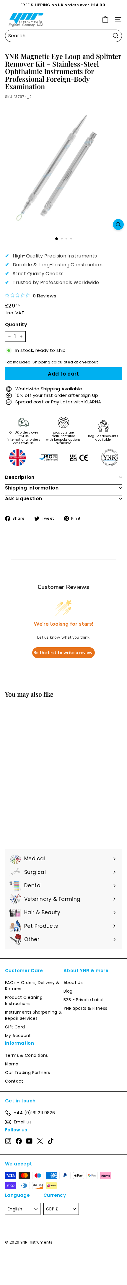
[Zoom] (118, 224)
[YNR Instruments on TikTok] (51, 1141)
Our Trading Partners (27, 1072)
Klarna (11, 1064)
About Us (73, 983)
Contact (14, 1081)
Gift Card (15, 1027)
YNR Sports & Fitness (86, 1008)
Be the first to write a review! (63, 653)
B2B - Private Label (83, 1000)
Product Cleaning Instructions (24, 1000)
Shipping (41, 362)
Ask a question (23, 498)
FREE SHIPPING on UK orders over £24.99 (62, 5)
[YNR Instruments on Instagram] (8, 1141)
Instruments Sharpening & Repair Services (33, 1015)
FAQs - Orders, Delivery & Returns (32, 986)
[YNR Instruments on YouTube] (29, 1141)
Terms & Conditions (26, 1055)
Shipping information (31, 487)
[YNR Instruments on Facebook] (19, 1141)
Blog (68, 991)
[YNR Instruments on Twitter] (40, 1141)
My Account (18, 1035)
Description (19, 477)
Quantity (16, 324)
